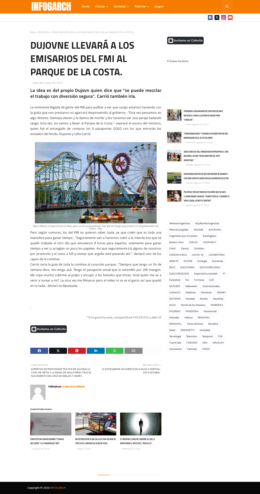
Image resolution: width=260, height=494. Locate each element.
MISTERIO (175, 299)
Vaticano (192, 349)
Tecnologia (175, 336)
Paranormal (210, 311)
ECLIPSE (188, 261)
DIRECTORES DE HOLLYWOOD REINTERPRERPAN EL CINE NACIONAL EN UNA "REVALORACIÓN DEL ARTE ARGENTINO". (206, 156)
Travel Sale (175, 342)
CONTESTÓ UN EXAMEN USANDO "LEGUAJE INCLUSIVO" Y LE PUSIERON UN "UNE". (47, 441)
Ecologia (202, 261)
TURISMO (191, 342)
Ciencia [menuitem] (100, 6)
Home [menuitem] (85, 6)
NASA (172, 305)
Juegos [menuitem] (159, 6)
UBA (205, 342)
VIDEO (206, 349)
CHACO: (193, 242)
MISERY (221, 292)
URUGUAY (218, 342)
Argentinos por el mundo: (183, 236)
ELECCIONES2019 (179, 273)
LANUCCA (174, 292)
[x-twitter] (217, 17)
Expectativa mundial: (206, 273)
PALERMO (174, 311)
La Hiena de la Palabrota (73, 387)
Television (191, 336)
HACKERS (174, 286)
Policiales (174, 317)
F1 (224, 273)
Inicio (33, 32)
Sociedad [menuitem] (120, 6)
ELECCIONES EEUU (210, 267)
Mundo (204, 299)
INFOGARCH (57, 488)
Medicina (191, 292)
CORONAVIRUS (178, 255)
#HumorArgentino (179, 223)
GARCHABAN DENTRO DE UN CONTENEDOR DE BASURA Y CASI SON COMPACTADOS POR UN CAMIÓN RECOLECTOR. (206, 176)
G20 (211, 280)
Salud (172, 330)
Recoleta (213, 324)
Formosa (199, 280)
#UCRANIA (214, 229)
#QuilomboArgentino (207, 223)
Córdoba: (199, 248)
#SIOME (198, 229)
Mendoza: (206, 292)
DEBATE (174, 261)
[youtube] (230, 17)
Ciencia (185, 248)
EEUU (172, 267)
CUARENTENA (217, 255)
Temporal (207, 336)
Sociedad (205, 330)
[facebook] (210, 17)
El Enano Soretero (177, 61)
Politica (188, 317)
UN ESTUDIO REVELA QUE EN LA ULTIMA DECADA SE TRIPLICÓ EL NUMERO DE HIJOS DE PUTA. (95, 441)
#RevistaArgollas (179, 229)
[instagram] (223, 17)
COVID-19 (197, 255)
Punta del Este (195, 324)
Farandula (174, 280)
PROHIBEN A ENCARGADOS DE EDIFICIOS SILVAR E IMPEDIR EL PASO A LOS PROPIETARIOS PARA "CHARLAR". (203, 115)
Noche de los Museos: (193, 305)
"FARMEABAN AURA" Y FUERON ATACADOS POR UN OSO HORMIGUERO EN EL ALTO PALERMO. (206, 136)
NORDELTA (217, 305)
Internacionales (211, 286)
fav (187, 280)
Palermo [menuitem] (140, 6)
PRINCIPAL (44, 32)
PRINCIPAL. (175, 324)
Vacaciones (175, 349)
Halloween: (191, 286)
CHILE (172, 248)
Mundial (190, 299)
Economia (217, 261)
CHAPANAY (209, 242)
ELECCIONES (187, 267)
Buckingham (209, 236)
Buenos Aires (176, 242)
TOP (220, 336)
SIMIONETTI (187, 330)
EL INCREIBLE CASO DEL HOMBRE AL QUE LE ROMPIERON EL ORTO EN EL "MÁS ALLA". (137, 441)
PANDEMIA (192, 311)
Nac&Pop (218, 299)
